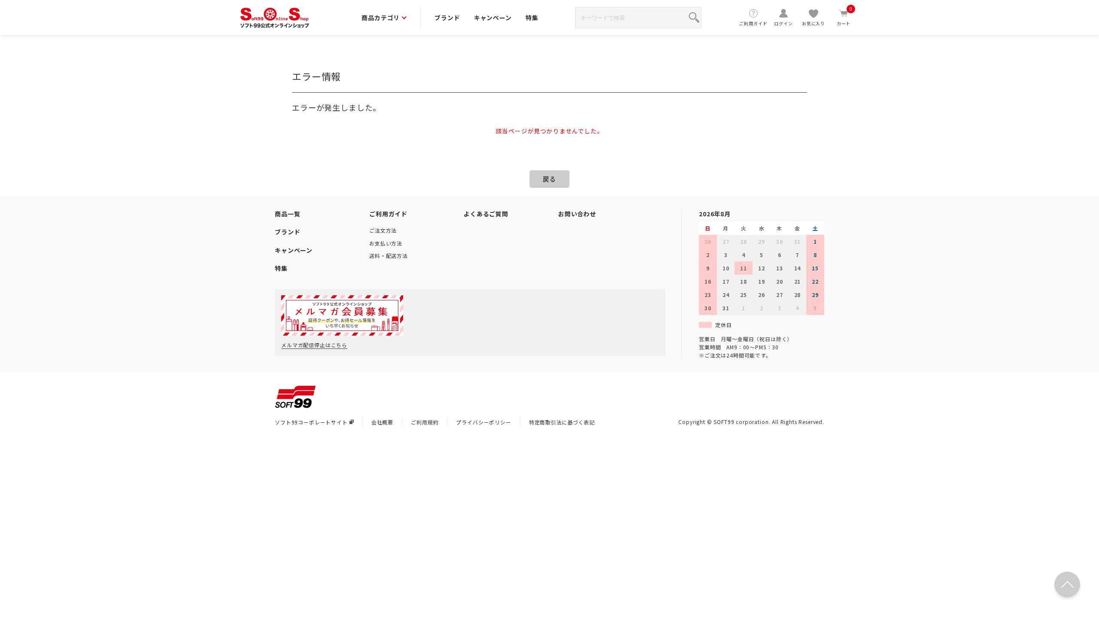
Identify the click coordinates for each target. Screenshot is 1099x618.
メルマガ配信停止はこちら (314, 344)
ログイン (783, 23)
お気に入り (813, 23)
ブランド (447, 17)
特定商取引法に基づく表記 (562, 422)
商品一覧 (287, 213)
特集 (531, 17)
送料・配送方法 (388, 255)
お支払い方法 (385, 243)
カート (845, 17)
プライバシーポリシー (483, 422)
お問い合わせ (577, 213)
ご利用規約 (424, 422)
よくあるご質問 (486, 213)
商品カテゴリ (380, 17)
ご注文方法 (383, 230)
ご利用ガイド (753, 23)
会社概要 (382, 422)
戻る (549, 178)
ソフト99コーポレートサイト (311, 422)
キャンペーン (493, 17)
